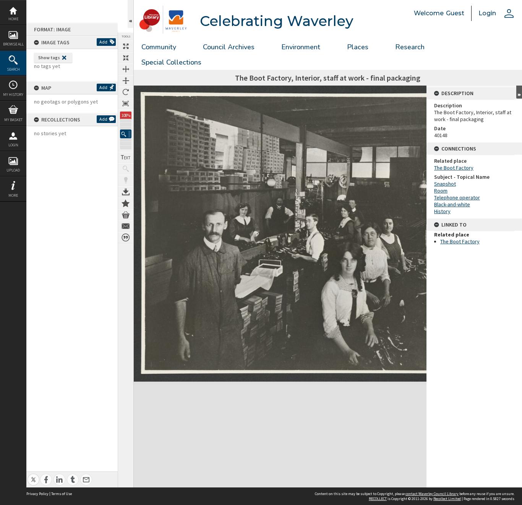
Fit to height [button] (125, 80)
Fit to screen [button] (125, 57)
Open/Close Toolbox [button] (130, 14)
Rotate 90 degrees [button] (125, 92)
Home (13, 18)
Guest (455, 13)
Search (13, 69)
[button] (125, 133)
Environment (300, 47)
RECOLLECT (378, 498)
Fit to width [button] (125, 69)
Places (357, 47)
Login (13, 144)
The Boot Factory (453, 167)
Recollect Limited (447, 498)
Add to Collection (125, 203)
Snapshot (445, 183)
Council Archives (229, 47)
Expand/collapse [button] (519, 92)
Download (125, 191)
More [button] (13, 195)
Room (440, 190)
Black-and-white (452, 204)
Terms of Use (61, 493)
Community (158, 47)
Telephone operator (457, 197)
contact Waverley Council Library (432, 493)
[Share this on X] (33, 475)
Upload (13, 170)
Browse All (13, 44)
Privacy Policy (37, 493)
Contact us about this (125, 226)
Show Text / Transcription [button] (125, 157)
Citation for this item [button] (125, 237)
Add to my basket (125, 214)
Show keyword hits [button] (125, 169)
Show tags (49, 57)
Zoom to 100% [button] (125, 103)
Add (103, 42)
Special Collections (171, 62)
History (442, 211)
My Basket (13, 119)
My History (13, 94)
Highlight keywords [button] (125, 180)
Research (410, 47)
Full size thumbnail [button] (125, 46)
